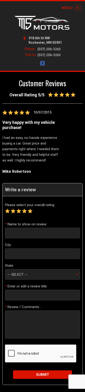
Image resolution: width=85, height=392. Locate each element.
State (9, 265)
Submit (42, 374)
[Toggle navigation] (71, 8)
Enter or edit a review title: (26, 286)
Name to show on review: (26, 224)
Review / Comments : (23, 307)
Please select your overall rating (29, 205)
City (8, 245)
